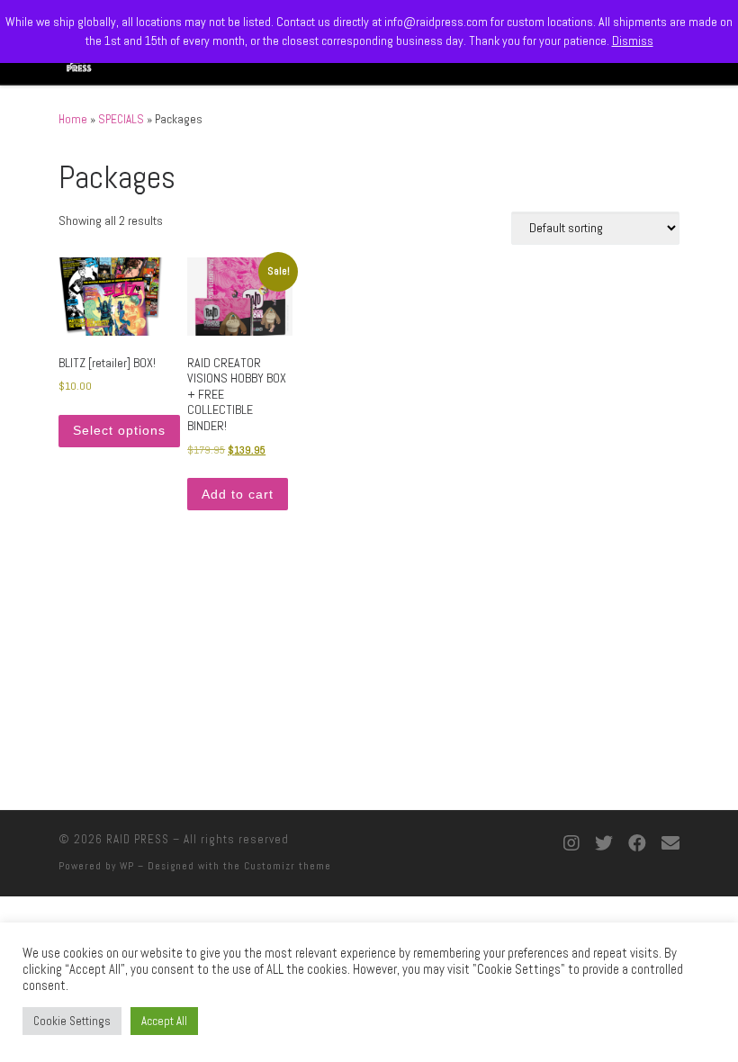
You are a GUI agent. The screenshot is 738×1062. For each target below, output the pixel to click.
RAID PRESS (137, 839)
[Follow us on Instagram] (571, 844)
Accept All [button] (164, 1021)
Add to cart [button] (238, 494)
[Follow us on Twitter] (604, 844)
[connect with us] (671, 844)
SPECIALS (121, 119)
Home (72, 119)
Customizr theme (287, 866)
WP (127, 866)
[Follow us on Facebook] (637, 844)
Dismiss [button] (632, 40)
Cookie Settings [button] (72, 1021)
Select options (119, 430)
